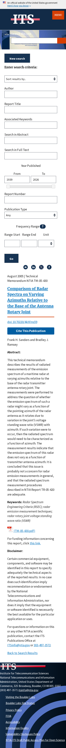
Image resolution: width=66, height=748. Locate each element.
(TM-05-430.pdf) (24, 531)
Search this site (21, 34)
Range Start (12, 235)
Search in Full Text (16, 150)
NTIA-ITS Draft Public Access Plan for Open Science (35, 740)
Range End (29, 235)
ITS (23, 19)
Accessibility (13, 722)
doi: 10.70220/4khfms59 (22, 322)
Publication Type (15, 209)
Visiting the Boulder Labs (20, 697)
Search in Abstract (16, 134)
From (17, 174)
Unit (46, 235)
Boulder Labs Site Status (20, 703)
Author (9, 88)
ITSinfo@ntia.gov (18, 645)
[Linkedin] (33, 268)
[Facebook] (49, 268)
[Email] (25, 268)
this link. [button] (35, 543)
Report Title (12, 104)
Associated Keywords (18, 119)
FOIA (8, 716)
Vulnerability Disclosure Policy (23, 734)
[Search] (61, 41)
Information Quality (17, 728)
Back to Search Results (22, 653)
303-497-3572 (42, 645)
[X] (41, 268)
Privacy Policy (14, 710)
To (43, 174)
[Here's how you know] (33, 4)
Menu (58, 15)
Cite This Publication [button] (31, 331)
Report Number (14, 194)
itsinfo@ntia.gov (28, 690)
